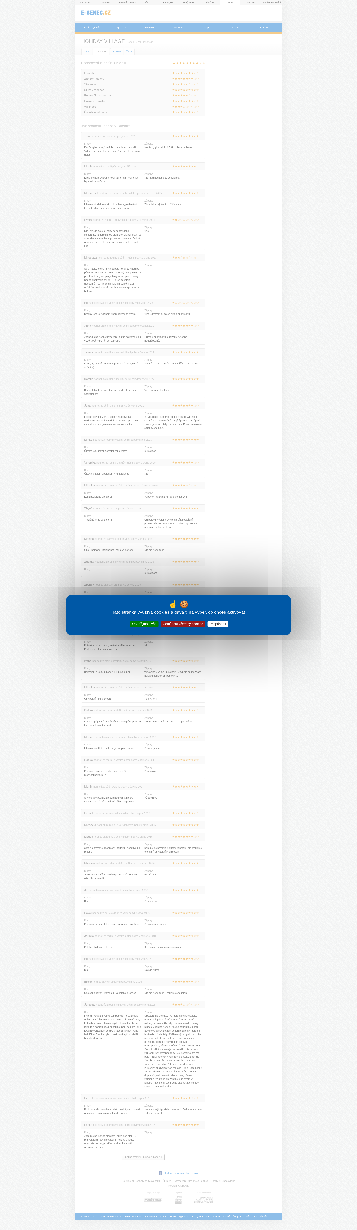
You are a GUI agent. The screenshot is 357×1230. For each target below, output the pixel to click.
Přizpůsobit (217, 624)
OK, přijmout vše (144, 624)
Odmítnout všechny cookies (183, 624)
